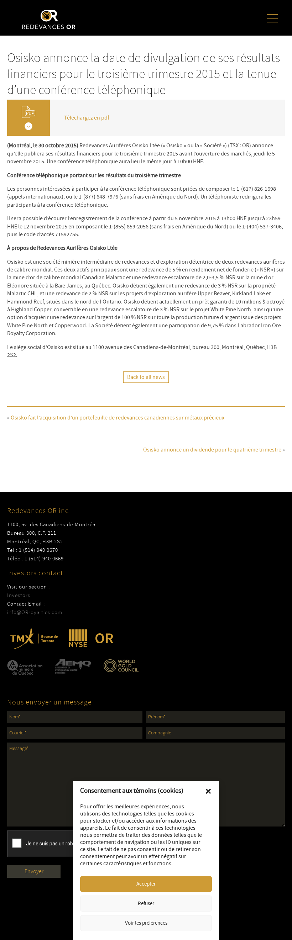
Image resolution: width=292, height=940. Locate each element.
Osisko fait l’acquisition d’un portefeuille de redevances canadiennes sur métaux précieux (117, 417)
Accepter (146, 884)
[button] (208, 791)
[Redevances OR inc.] (49, 19)
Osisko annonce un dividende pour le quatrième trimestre (212, 449)
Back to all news (146, 377)
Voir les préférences (146, 923)
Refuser (146, 903)
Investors (18, 595)
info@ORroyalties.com (34, 612)
